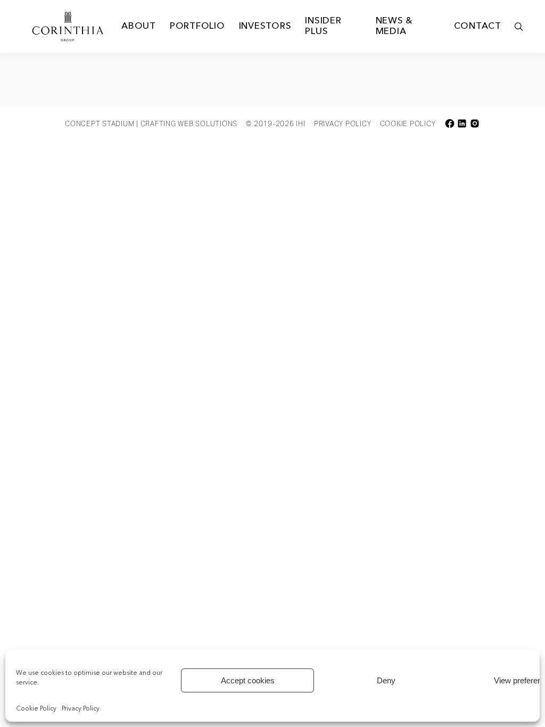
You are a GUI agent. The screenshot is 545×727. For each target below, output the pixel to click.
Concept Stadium (99, 123)
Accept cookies (248, 680)
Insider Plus (323, 26)
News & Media (394, 26)
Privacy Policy (81, 709)
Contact (477, 26)
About (138, 26)
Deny (386, 680)
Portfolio (197, 26)
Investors (265, 26)
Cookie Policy (36, 709)
